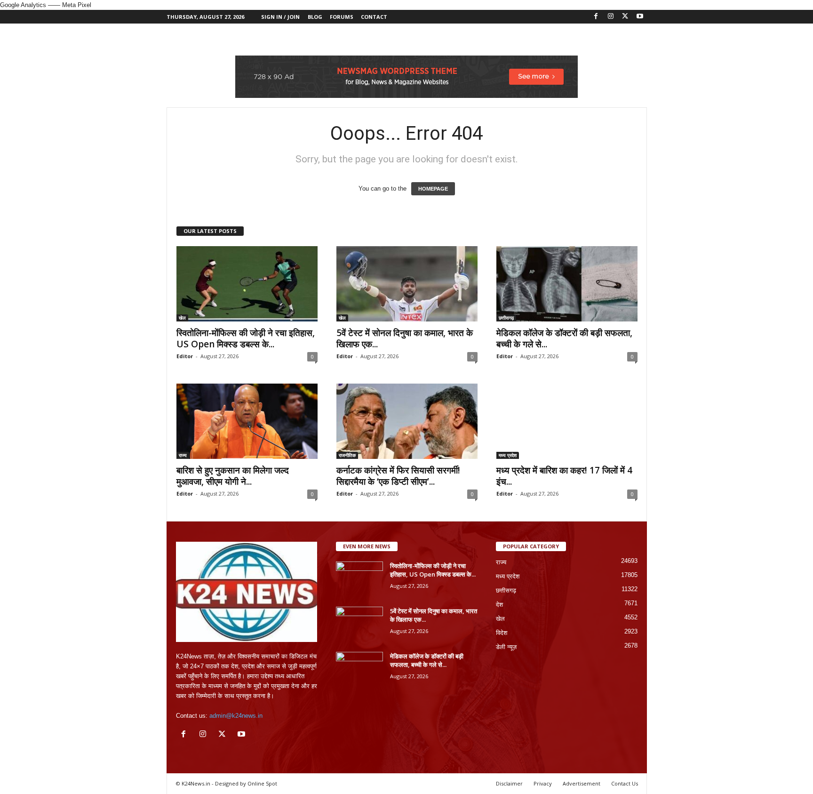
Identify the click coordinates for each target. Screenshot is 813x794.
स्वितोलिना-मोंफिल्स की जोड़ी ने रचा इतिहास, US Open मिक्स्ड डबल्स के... (245, 338)
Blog (315, 16)
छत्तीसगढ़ (506, 317)
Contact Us (624, 783)
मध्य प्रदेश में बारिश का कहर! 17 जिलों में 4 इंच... (564, 476)
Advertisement (581, 783)
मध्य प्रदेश (508, 455)
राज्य (183, 455)
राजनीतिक (347, 455)
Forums (341, 16)
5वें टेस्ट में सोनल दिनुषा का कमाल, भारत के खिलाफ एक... (404, 338)
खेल (182, 317)
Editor (184, 356)
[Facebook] (596, 17)
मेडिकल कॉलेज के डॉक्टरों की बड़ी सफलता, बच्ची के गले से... (564, 338)
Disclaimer (509, 783)
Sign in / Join (280, 16)
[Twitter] (625, 17)
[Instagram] (610, 17)
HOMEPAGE (433, 189)
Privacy (543, 783)
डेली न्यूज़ (506, 646)
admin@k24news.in (236, 715)
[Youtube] (640, 17)
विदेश (501, 632)
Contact (374, 16)
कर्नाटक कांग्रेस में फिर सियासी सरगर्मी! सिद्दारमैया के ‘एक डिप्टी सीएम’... (398, 476)
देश (499, 604)
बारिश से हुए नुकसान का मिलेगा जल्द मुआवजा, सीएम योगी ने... (232, 476)
